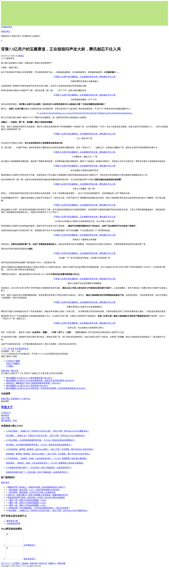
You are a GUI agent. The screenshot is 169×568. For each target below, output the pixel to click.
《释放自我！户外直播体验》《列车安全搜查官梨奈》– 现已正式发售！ (38, 508)
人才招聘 (15, 563)
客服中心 (52, 563)
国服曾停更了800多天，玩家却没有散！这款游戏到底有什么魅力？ (36, 487)
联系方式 (43, 563)
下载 (12, 371)
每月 (7, 482)
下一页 (7, 349)
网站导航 (62, 563)
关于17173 (5, 563)
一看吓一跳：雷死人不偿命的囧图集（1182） (27, 505)
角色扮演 (5, 415)
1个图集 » (10, 366)
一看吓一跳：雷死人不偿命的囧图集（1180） (27, 500)
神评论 (21, 56)
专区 (7, 371)
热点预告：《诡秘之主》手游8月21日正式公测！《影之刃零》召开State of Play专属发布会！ (48, 510)
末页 (12, 349)
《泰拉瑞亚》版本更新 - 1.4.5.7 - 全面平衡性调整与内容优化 (33, 490)
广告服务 (24, 563)
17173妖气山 (24, 399)
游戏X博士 (5, 399)
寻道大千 (7, 407)
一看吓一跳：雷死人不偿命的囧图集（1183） (27, 503)
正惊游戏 (15, 399)
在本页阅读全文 (22, 349)
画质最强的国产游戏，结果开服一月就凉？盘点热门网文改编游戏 (36, 497)
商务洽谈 (34, 563)
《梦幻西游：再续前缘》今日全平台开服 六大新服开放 (31, 492)
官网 (3, 371)
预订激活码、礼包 (9, 420)
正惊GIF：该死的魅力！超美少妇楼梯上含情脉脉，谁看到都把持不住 (37, 495)
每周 (3, 482)
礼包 (16, 371)
